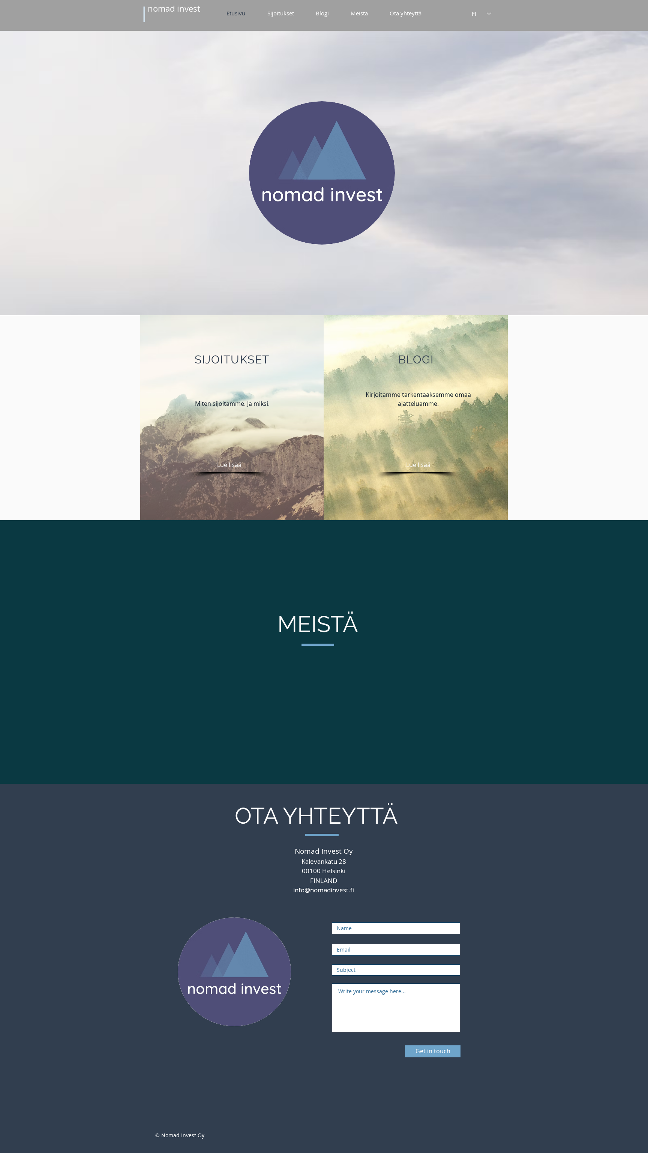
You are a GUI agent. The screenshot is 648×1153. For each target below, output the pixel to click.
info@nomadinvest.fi (323, 890)
